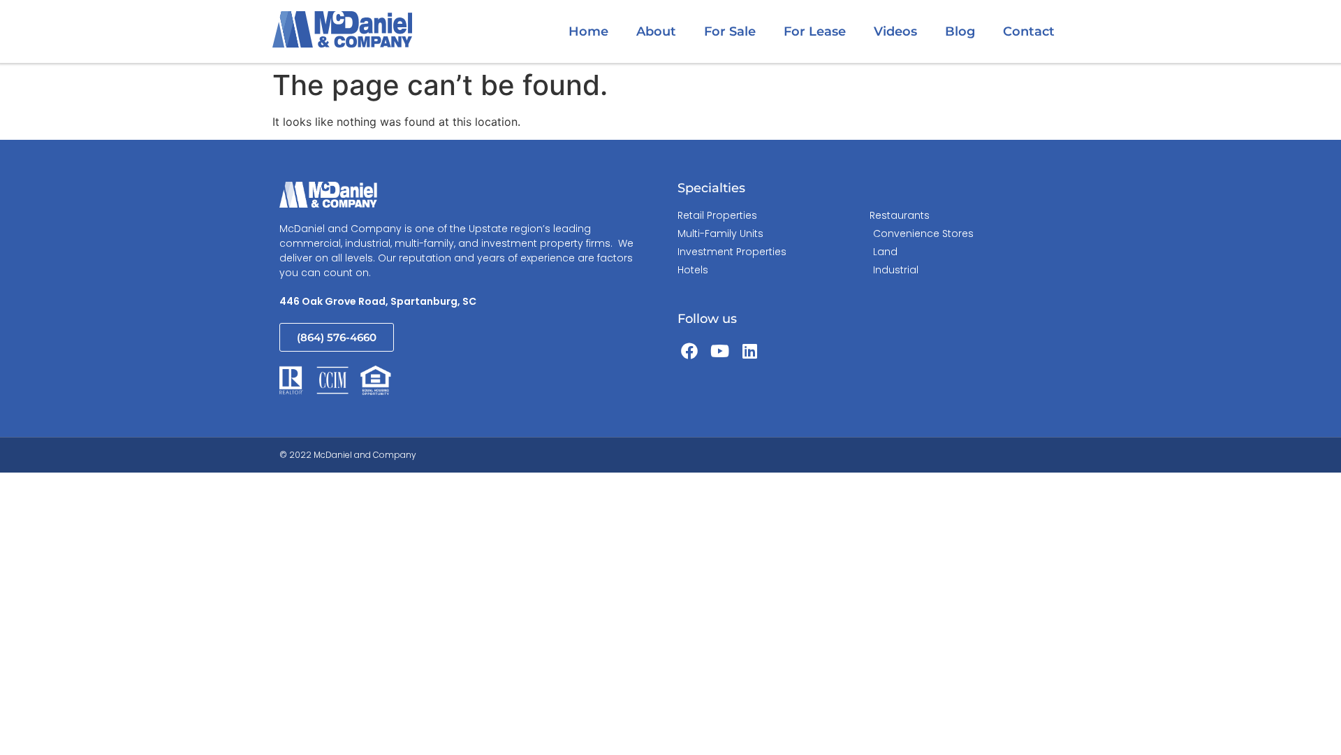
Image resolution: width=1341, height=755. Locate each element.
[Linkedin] (750, 351)
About (656, 31)
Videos (895, 31)
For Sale (730, 31)
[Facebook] (689, 351)
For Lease (815, 31)
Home (588, 31)
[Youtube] (720, 351)
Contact (1029, 31)
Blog (960, 31)
